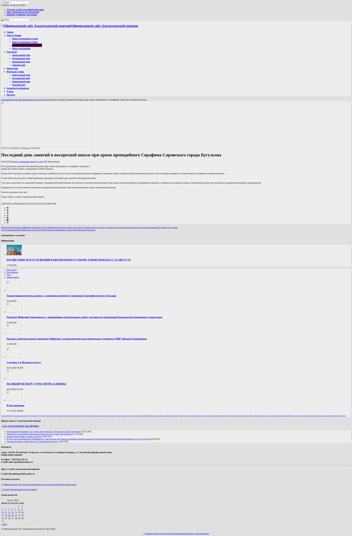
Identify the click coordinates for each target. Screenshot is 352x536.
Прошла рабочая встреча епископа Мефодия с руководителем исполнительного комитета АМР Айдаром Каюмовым (77, 338)
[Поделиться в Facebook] (8, 220)
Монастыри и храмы (15, 71)
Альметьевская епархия (21, 416)
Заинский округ (18, 65)
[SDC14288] (50, 203)
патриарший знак (330, 416)
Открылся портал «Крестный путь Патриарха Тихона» (32, 441)
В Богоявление (15, 405)
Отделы (10, 91)
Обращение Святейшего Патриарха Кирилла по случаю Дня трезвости (40, 434)
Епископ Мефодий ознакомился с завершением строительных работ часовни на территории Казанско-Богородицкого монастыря (84, 317)
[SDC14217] (6, 203)
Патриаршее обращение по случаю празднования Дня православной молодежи (44, 431)
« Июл (4, 524)
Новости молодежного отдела (25, 38)
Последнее (12, 270)
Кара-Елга (292, 416)
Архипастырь (12, 68)
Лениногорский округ (21, 61)
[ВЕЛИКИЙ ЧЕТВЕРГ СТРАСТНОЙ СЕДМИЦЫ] (14, 378)
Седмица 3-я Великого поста (24, 362)
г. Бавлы (246, 416)
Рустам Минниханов (257, 416)
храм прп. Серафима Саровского (167, 416)
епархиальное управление (107, 416)
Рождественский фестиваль (235, 416)
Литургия (80, 416)
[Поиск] (2, 3)
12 (9, 512)
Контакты (11, 94)
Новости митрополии (21, 48)
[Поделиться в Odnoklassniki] (8, 210)
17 (3, 515)
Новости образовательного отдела (27, 45)
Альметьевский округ (21, 55)
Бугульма (42, 416)
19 (9, 515)
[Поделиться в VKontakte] (8, 208)
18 (6, 515)
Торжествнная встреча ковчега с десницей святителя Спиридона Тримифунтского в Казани (61, 295)
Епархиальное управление (18, 88)
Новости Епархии (14, 35)
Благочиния (12, 51)
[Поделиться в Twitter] (8, 223)
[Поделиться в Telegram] (7, 213)
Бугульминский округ (21, 58)
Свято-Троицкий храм (91, 416)
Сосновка (299, 416)
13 (13, 512)
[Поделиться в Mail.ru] (8, 218)
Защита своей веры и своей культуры (24, 436)
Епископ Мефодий (7, 416)
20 (13, 515)
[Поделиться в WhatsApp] (8, 215)
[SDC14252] (28, 203)
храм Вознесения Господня (279, 416)
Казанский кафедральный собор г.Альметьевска (61, 416)
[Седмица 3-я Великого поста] (14, 357)
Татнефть (181, 416)
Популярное (12, 272)
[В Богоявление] (14, 400)
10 (3, 512)
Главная (10, 32)
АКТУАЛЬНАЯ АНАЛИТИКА (23, 426)
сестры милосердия (123, 416)
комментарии (13, 277)
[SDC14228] (17, 203)
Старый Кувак (341, 416)
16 (22, 512)
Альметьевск (34, 416)
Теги (9, 275)
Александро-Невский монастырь (313, 416)
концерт (132, 416)
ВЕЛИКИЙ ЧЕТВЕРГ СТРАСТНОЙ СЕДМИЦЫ (36, 383)
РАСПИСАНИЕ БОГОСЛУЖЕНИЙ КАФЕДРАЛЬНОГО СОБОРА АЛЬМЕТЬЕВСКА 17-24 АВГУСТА (69, 259)
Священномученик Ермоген (216, 416)
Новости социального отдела (25, 42)
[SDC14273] (39, 203)
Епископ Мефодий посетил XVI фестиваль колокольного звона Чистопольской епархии (48, 230)
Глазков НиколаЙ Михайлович (146, 416)
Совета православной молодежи (195, 416)
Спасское (267, 416)
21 (16, 515)
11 (6, 512)
